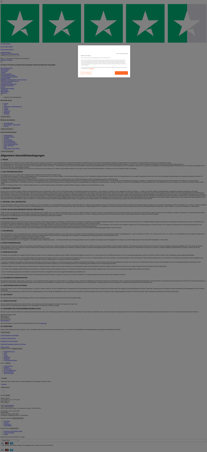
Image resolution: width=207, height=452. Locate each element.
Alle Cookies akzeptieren (121, 72)
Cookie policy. (91, 68)
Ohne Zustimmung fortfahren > (122, 53)
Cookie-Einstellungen (86, 72)
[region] (104, 61)
